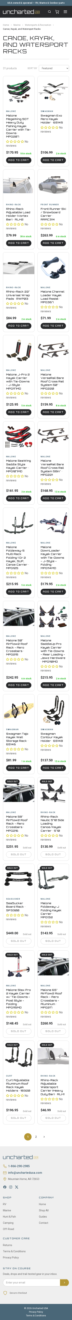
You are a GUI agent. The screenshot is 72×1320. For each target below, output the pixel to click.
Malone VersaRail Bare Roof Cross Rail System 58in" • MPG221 (52, 467)
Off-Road (8, 1229)
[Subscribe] (64, 1282)
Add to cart (18, 160)
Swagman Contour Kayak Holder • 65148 (52, 737)
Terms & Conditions (14, 1251)
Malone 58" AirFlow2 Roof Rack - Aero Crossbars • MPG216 (17, 823)
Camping (8, 1222)
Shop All (44, 1210)
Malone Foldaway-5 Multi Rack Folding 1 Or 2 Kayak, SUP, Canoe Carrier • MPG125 (17, 557)
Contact (43, 1222)
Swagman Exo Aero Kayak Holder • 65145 (52, 119)
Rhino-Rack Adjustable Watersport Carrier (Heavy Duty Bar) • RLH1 (52, 1087)
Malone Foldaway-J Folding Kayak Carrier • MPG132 (51, 910)
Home (6, 25)
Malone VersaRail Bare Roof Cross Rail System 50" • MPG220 (52, 381)
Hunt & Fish (9, 1216)
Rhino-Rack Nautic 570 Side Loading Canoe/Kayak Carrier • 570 (52, 823)
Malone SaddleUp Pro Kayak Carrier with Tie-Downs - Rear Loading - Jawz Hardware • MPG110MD (53, 651)
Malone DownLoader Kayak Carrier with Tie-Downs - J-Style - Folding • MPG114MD (52, 557)
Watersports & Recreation (38, 25)
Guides (43, 1216)
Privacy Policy (11, 1257)
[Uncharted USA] (21, 11)
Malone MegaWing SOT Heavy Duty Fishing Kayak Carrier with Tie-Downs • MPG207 (18, 126)
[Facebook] (5, 1187)
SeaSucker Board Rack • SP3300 (15, 907)
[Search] (49, 11)
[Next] (44, 1136)
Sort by (32, 68)
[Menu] (65, 11)
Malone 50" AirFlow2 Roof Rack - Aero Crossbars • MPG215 (17, 647)
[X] (16, 1187)
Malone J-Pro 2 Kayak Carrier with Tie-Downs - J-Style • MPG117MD (18, 381)
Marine (16, 25)
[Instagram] (11, 1187)
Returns (7, 1245)
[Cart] (57, 11)
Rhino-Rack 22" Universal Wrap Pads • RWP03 (18, 295)
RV (4, 1204)
